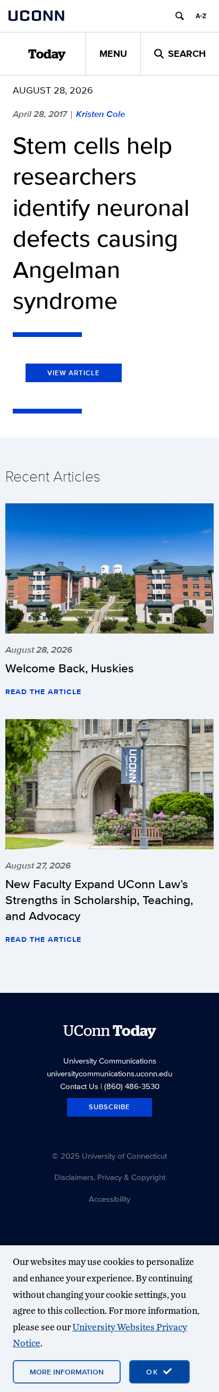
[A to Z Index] (200, 15)
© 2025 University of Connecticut (109, 1155)
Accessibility (109, 1198)
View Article (73, 373)
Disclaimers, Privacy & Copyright (109, 1177)
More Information (67, 1371)
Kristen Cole (100, 113)
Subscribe (109, 1107)
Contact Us (79, 1086)
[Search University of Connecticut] (179, 15)
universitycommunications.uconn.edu (109, 1073)
